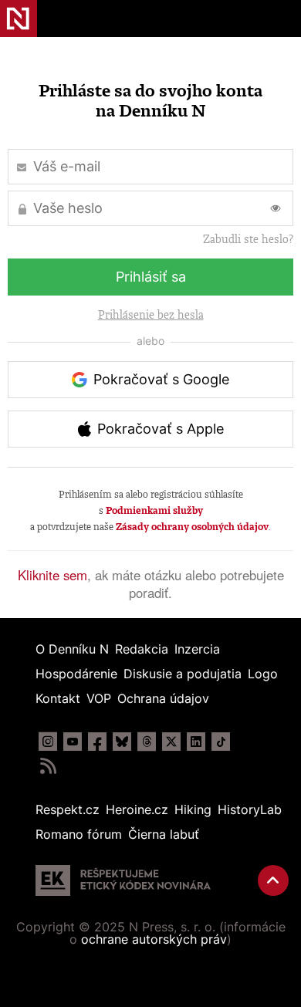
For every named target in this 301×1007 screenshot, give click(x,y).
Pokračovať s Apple (160, 429)
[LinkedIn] (196, 741)
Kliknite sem (52, 575)
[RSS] (48, 766)
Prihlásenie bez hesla (151, 315)
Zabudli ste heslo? (248, 239)
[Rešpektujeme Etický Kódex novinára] (123, 880)
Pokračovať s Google (161, 379)
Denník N (18, 18)
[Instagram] (48, 741)
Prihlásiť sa (151, 277)
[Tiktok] (220, 741)
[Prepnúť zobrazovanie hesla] (275, 208)
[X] (171, 741)
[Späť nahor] (273, 880)
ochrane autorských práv (154, 939)
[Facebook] (97, 741)
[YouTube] (72, 741)
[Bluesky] (122, 741)
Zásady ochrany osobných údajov (192, 526)
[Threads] (146, 741)
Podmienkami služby (154, 510)
